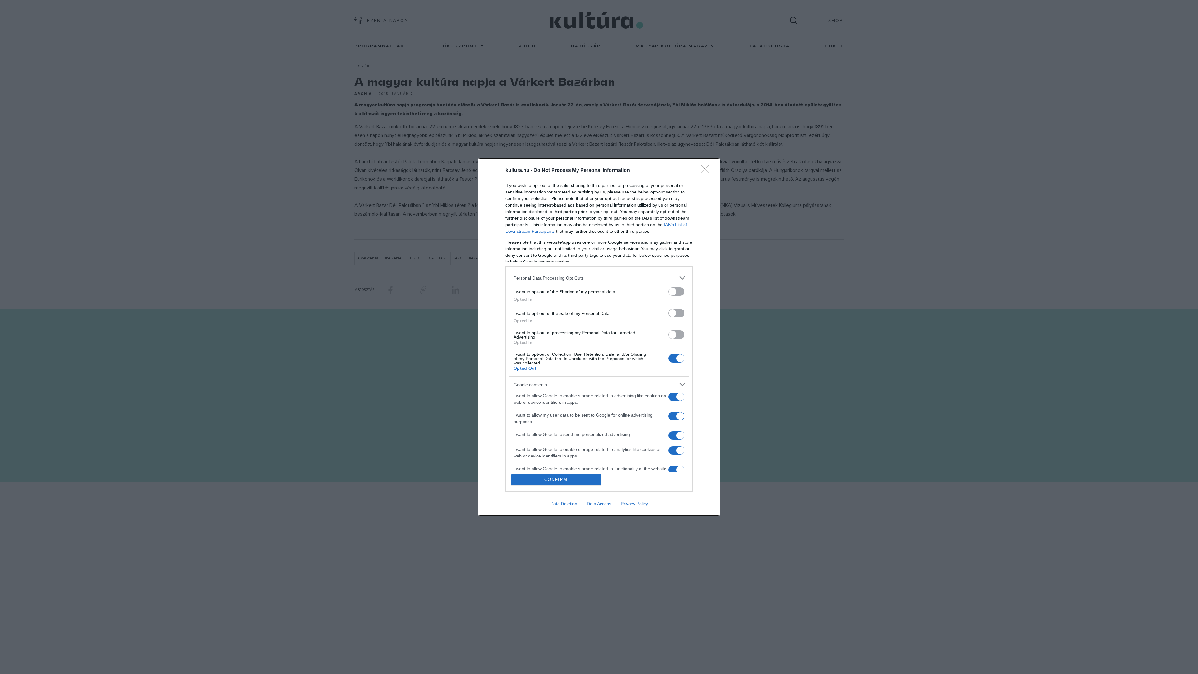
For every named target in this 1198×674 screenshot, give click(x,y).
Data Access (599, 503)
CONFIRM (555, 479)
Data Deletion (563, 503)
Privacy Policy (634, 503)
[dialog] (599, 337)
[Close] (707, 171)
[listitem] (599, 278)
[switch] (676, 291)
